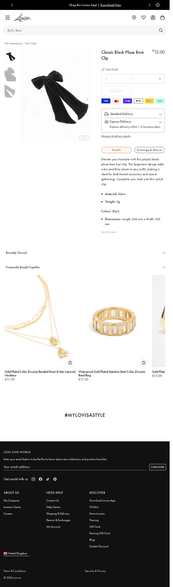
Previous (25, 99)
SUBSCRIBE (157, 465)
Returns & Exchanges (58, 518)
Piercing (94, 518)
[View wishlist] (143, 17)
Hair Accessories (14, 43)
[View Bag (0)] (162, 17)
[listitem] (56, 96)
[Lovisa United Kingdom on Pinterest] (55, 477)
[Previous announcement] (13, 5)
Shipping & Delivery (57, 511)
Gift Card (94, 524)
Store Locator (97, 511)
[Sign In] (152, 17)
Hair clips (30, 43)
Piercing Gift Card (99, 531)
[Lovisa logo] (23, 18)
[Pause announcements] (157, 4)
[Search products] (161, 30)
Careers (8, 511)
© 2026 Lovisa (12, 576)
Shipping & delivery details (115, 136)
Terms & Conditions (15, 569)
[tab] (116, 150)
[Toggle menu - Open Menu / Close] (8, 18)
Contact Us (52, 498)
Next (87, 99)
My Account (53, 524)
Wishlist (93, 505)
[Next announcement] (148, 5)
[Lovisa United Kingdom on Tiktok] (48, 477)
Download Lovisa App (102, 498)
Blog (92, 538)
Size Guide (112, 69)
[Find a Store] (134, 17)
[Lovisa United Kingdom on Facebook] (40, 477)
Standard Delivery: (122, 114)
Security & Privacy (95, 569)
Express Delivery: (121, 121)
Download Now (104, 5)
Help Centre (53, 505)
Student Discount (99, 544)
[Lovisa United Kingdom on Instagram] (33, 477)
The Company (11, 498)
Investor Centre (12, 505)
